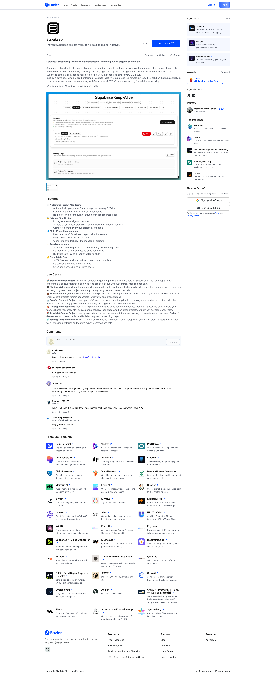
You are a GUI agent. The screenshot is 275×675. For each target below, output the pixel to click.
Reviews (85, 5)
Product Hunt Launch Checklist (124, 651)
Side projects (56, 86)
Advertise (116, 5)
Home (48, 18)
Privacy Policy (193, 216)
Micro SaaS (70, 86)
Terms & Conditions (201, 671)
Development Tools (88, 86)
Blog (163, 639)
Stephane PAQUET (60, 401)
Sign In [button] (211, 4)
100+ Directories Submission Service (127, 657)
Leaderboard (100, 5)
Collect (163, 55)
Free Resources (116, 639)
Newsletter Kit (115, 645)
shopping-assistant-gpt (63, 367)
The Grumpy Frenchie (62, 417)
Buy (228, 18)
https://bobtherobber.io (92, 357)
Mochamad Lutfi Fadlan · (206, 108)
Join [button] (224, 4)
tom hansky (57, 350)
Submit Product (169, 657)
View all (225, 72)
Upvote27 (168, 43)
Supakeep (58, 18)
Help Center (167, 651)
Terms (217, 213)
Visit (144, 43)
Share (176, 55)
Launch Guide (69, 5)
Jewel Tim (57, 383)
